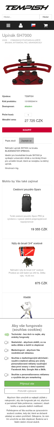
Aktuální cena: (9, 119)
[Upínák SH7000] (27, 68)
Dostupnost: (8, 106)
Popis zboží (10, 140)
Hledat (46, 16)
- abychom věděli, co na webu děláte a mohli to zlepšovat (28, 343)
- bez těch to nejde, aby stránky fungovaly (28, 335)
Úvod (4, 40)
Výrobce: (6, 96)
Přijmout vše (27, 383)
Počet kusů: (8, 114)
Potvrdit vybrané (27, 391)
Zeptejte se (26, 140)
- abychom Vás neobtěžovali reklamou (25, 351)
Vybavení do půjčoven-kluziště (25, 40)
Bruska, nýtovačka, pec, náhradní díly (23, 42)
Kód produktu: (9, 101)
